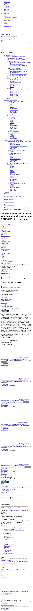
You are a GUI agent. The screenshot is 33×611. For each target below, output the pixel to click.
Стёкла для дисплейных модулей (16, 183)
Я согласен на (15, 510)
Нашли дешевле (5, 490)
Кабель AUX (13, 94)
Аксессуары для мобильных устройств (14, 56)
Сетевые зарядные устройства (18, 65)
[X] (8, 311)
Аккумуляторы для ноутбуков (15, 101)
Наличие (3, 254)
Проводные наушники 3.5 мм (18, 69)
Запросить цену (5, 608)
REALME (13, 154)
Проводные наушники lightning (18, 74)
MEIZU (12, 186)
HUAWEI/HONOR (15, 144)
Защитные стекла (11, 78)
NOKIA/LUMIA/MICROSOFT (18, 146)
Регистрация (7, 26)
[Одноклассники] (4, 311)
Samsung (12, 85)
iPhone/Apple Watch (15, 82)
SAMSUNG (13, 113)
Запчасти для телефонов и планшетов (14, 140)
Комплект (3, 246)
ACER (12, 102)
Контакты (6, 9)
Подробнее (10, 362)
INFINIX (12, 166)
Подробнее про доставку (7, 291)
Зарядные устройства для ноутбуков (17, 115)
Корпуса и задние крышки (14, 153)
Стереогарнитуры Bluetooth (17, 75)
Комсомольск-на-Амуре (10, 17)
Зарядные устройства (13, 61)
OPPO (12, 156)
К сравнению (4, 363)
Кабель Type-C (14, 95)
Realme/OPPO (14, 79)
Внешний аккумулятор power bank (16, 59)
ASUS (12, 105)
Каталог (3, 37)
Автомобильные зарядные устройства (20, 62)
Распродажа (7, 192)
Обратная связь (5, 13)
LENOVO (13, 111)
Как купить (7, 3)
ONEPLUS (13, 177)
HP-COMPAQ (14, 110)
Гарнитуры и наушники (13, 68)
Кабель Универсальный (16, 97)
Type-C (12, 117)
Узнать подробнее (5, 300)
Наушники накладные (16, 72)
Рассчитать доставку (6, 306)
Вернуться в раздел (6, 241)
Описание (3, 247)
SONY (12, 114)
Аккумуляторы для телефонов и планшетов (19, 141)
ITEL (11, 167)
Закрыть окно (4, 486)
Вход (5, 23)
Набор (2, 244)
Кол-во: (3, 305)
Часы (8, 66)
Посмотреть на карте (6, 560)
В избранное (4, 365)
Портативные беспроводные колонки (17, 77)
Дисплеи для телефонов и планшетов (17, 150)
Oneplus (12, 81)
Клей (8, 98)
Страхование (7, 7)
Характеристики (5, 249)
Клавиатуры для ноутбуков (14, 133)
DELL (12, 107)
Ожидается (4, 303)
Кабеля (9, 88)
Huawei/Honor (14, 84)
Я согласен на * (15, 591)
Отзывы (3, 251)
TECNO (12, 172)
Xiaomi (12, 87)
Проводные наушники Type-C (18, 71)
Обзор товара (4, 243)
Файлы (2, 256)
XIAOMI (12, 118)
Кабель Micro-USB (15, 92)
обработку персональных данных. (19, 510)
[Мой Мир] (6, 311)
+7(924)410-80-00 (5, 34)
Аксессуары (4, 250)
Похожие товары (5, 253)
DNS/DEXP (13, 108)
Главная (6, 544)
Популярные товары (9, 55)
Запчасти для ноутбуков (10, 100)
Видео (2, 257)
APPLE (12, 104)
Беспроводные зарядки (16, 64)
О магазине (7, 2)
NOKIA (12, 176)
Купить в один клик (6, 593)
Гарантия (6, 6)
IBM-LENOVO (14, 127)
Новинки (6, 10)
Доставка (6, 5)
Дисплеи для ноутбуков (13, 131)
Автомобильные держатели (14, 58)
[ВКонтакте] (2, 311)
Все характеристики (6, 269)
